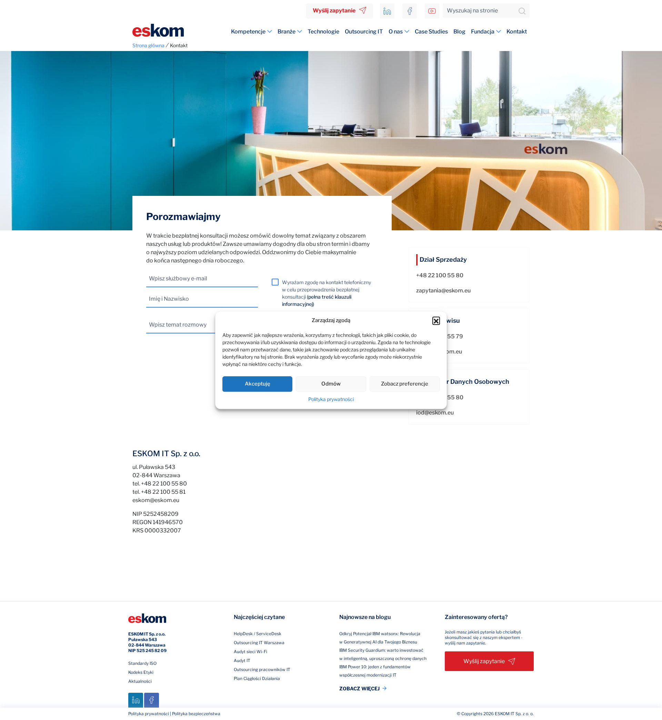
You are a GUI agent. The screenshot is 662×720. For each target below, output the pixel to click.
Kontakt (516, 31)
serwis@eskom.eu (439, 351)
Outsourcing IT (364, 31)
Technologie (323, 31)
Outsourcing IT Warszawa (259, 642)
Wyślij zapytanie (334, 10)
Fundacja (482, 31)
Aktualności (140, 681)
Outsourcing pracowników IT (262, 669)
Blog (459, 31)
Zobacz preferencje (404, 384)
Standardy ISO (142, 663)
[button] (436, 320)
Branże (286, 31)
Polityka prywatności (331, 399)
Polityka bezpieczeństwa (196, 713)
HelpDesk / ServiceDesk (257, 633)
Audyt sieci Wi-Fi (250, 651)
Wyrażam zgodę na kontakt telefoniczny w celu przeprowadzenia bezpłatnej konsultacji (326, 293)
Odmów (331, 384)
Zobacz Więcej (359, 688)
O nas (396, 31)
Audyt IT (242, 660)
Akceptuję (257, 384)
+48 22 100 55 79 (439, 336)
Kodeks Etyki (140, 672)
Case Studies (431, 31)
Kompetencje (248, 31)
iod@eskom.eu (435, 412)
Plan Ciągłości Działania (257, 678)
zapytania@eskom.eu (443, 290)
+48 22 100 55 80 (439, 275)
